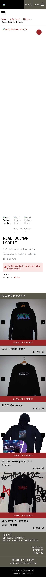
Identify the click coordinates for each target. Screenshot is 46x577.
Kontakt (7, 535)
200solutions (27, 573)
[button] (39, 32)
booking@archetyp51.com (23, 563)
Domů (3, 19)
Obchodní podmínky (13, 538)
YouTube (38, 553)
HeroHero (38, 550)
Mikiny (26, 19)
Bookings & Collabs (23, 560)
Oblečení (14, 19)
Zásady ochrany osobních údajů (21, 540)
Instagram (37, 547)
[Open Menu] (3, 13)
